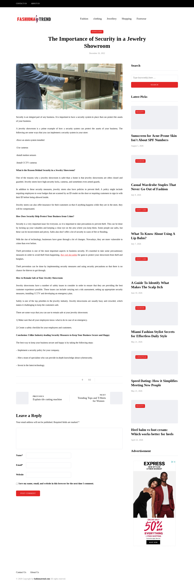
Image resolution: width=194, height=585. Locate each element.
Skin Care (141, 210)
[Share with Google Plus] (106, 379)
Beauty (140, 112)
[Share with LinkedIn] (110, 379)
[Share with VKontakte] (117, 379)
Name (19, 455)
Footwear (141, 18)
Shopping (127, 18)
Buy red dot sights (69, 255)
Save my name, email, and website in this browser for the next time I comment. (56, 483)
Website (20, 474)
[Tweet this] (103, 379)
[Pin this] (113, 379)
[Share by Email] (121, 379)
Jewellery (112, 18)
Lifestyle (141, 357)
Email (19, 465)
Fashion (84, 18)
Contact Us (21, 4)
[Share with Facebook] (99, 379)
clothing (97, 18)
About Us (35, 4)
